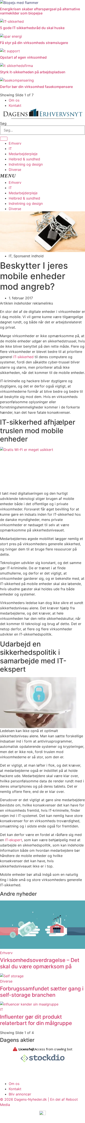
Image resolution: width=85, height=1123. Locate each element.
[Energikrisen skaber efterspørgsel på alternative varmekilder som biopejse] (19, 2)
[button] (42, 176)
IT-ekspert (13, 840)
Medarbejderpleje (23, 154)
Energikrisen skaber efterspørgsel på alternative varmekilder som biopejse (40, 11)
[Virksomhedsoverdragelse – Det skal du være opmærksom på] (42, 947)
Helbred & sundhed (24, 159)
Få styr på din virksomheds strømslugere (34, 42)
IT (10, 148)
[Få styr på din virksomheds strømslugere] (11, 36)
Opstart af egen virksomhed (23, 57)
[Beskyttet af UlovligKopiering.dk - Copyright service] (42, 1115)
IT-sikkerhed (23, 357)
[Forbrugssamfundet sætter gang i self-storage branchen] (12, 976)
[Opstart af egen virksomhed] (10, 51)
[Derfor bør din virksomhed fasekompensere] (17, 80)
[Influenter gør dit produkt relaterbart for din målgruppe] (29, 1004)
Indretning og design (26, 164)
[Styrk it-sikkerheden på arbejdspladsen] (16, 65)
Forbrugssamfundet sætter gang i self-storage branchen (41, 991)
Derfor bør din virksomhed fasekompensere (36, 86)
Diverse (15, 169)
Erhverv (15, 143)
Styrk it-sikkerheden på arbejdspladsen (32, 72)
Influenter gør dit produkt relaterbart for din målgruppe (36, 1020)
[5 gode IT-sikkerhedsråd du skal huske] (12, 21)
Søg (3, 123)
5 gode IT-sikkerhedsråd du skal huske (32, 28)
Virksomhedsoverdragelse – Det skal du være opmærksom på (39, 963)
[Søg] (3, 139)
